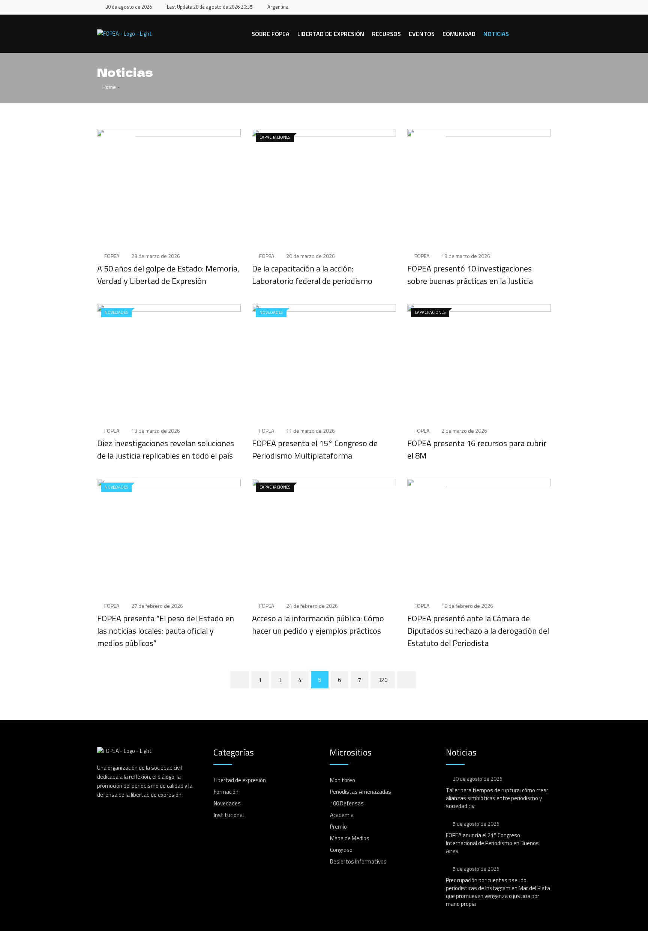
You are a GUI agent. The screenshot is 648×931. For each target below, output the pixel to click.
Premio (338, 826)
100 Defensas (347, 803)
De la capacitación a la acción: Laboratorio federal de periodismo (312, 274)
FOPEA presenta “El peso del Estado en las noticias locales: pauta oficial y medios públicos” (165, 630)
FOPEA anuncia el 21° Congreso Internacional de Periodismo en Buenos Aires (492, 843)
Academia (342, 815)
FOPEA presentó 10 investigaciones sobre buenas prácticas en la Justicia (470, 274)
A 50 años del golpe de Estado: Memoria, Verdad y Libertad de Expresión (168, 274)
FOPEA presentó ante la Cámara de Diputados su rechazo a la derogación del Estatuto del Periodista (478, 630)
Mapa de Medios (349, 838)
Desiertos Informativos (358, 861)
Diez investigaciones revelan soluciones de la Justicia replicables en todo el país (165, 449)
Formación (226, 791)
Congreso (341, 850)
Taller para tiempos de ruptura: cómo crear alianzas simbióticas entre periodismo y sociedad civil (497, 798)
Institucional (229, 815)
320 (383, 679)
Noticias (496, 33)
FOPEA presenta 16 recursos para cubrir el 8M (476, 449)
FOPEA (111, 256)
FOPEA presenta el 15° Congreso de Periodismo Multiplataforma (315, 449)
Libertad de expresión (330, 33)
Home (108, 87)
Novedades (227, 803)
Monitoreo (342, 780)
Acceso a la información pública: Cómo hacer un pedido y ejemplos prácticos (318, 624)
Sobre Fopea (271, 33)
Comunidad (459, 33)
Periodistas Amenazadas (360, 791)
